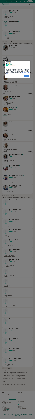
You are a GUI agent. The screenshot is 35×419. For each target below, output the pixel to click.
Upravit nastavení (20, 76)
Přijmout (26, 76)
